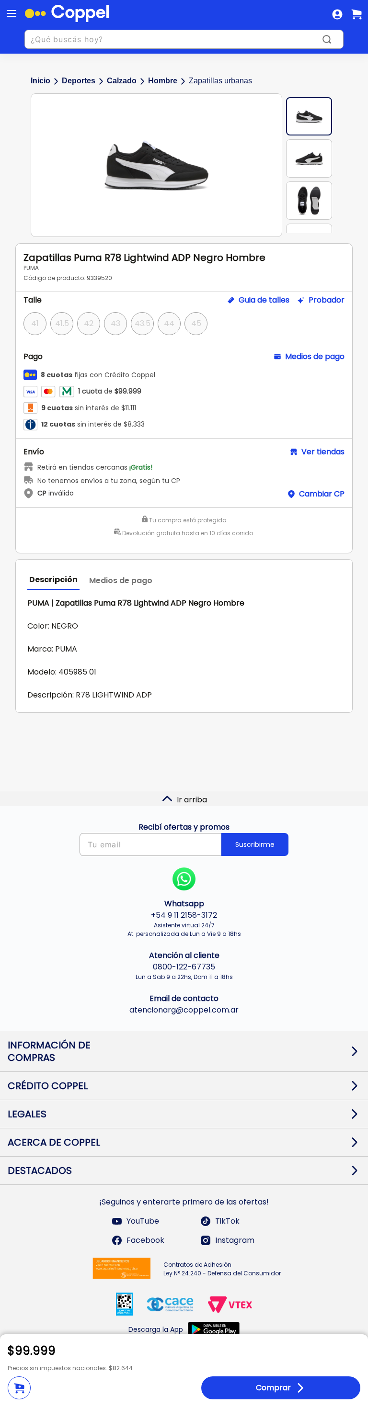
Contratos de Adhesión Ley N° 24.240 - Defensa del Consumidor (222, 1269)
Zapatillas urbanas (220, 81)
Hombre (162, 81)
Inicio (40, 81)
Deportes (78, 81)
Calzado (122, 81)
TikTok (227, 1221)
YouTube (142, 1221)
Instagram (234, 1240)
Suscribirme (255, 844)
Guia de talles (264, 300)
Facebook (145, 1240)
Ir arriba (192, 799)
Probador (327, 300)
